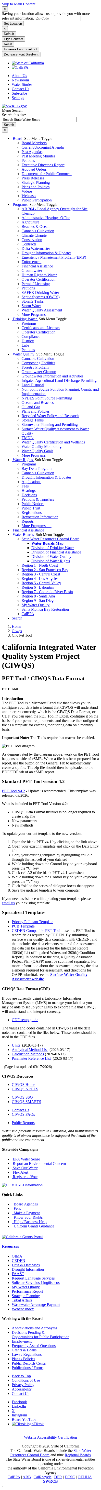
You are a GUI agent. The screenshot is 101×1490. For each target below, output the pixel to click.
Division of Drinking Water (52, 548)
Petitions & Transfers (38, 499)
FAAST (18, 1274)
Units (16, 1045)
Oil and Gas (31, 407)
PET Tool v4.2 (13, 791)
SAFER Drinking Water (40, 292)
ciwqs (17, 631)
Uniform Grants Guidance (33, 1226)
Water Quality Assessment (42, 310)
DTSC (70, 1477)
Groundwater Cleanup (39, 372)
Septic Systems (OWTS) (41, 297)
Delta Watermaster (36, 248)
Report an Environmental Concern (39, 1163)
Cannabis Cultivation (38, 231)
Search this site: (14, 115)
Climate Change (34, 235)
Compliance (31, 336)
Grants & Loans (24, 1350)
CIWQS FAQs (23, 1114)
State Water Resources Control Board (50, 539)
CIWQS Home (23, 1084)
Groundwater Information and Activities (52, 376)
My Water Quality (36, 605)
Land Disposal (33, 385)
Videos (27, 191)
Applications (31, 482)
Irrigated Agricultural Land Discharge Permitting (59, 380)
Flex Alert (20, 1172)
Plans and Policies (36, 187)
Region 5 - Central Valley (41, 583)
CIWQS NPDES (25, 1089)
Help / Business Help (29, 1222)
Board (17, 138)
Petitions (28, 160)
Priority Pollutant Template (32, 922)
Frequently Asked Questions (34, 1346)
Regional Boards (78, 1455)
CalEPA (28, 614)
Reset (8, 44)
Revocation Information (40, 517)
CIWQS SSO (22, 1097)
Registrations (32, 512)
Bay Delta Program (36, 468)
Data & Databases (26, 1265)
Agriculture (30, 222)
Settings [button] (18, 98)
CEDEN (18, 1260)
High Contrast (13, 39)
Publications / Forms (27, 1368)
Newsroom (20, 80)
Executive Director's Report (43, 165)
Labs (25, 345)
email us (8, 903)
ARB (27, 1477)
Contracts (29, 244)
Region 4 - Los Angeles (40, 578)
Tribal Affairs (22, 1300)
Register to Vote (25, 1177)
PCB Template (23, 926)
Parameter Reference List (31, 1058)
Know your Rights (27, 1217)
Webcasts (29, 196)
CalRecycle (42, 1477)
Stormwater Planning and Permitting (50, 424)
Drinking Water (25, 319)
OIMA (17, 1256)
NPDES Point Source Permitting (47, 398)
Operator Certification (38, 279)
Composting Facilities (38, 363)
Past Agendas (32, 152)
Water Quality (23, 354)
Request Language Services (33, 1278)
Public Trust (31, 508)
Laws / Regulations (27, 1354)
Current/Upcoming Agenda (43, 147)
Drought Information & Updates (46, 253)
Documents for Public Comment (47, 174)
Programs (20, 204)
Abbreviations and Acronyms (34, 1328)
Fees (25, 486)
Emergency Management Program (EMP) (54, 257)
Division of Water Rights (50, 561)
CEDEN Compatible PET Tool (36, 930)
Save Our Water (25, 1168)
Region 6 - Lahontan (38, 587)
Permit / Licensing (36, 284)
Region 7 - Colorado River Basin (47, 592)
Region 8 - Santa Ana (38, 596)
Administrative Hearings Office (46, 218)
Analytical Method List (30, 1050)
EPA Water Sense (26, 1159)
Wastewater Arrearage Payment (36, 1304)
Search (17, 618)
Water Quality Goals (37, 451)
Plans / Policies (23, 1359)
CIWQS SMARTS (26, 1102)
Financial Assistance (37, 266)
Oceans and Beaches (38, 402)
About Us (19, 76)
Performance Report (27, 1291)
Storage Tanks (33, 301)
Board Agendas (25, 1204)
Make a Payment (26, 1213)
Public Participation (37, 200)
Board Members (34, 143)
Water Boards (23, 534)
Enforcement (31, 262)
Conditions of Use (26, 1380)
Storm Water (31, 306)
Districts (28, 341)
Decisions (29, 495)
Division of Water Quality (51, 556)
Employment (22, 1341)
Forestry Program (35, 367)
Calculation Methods (28, 1054)
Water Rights (23, 460)
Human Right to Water (39, 275)
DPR (58, 1477)
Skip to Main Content (18, 4)
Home (16, 626)
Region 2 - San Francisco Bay (45, 570)
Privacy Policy (23, 1385)
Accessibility (22, 1389)
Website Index (23, 1309)
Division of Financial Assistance (56, 552)
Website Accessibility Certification (50, 1437)
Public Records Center (29, 1363)
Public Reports (23, 1123)
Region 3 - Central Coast (41, 574)
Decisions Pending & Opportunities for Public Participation (40, 1334)
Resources (10, 1246)
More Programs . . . (36, 314)
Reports (28, 521)
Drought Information (28, 1269)
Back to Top (21, 1376)
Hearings (29, 490)
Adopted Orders (34, 169)
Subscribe (19, 93)
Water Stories (22, 84)
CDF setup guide (25, 1020)
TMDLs (28, 438)
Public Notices (33, 504)
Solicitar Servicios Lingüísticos (36, 1282)
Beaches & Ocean (36, 226)
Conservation (32, 240)
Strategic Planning (36, 182)
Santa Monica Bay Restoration (45, 609)
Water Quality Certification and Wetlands (53, 442)
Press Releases (33, 178)
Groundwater (32, 270)
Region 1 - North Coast (40, 565)
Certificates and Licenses (41, 328)
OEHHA (85, 1477)
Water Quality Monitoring (42, 446)
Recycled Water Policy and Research (50, 416)
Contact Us (20, 89)
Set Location (13, 23)
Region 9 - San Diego (38, 600)
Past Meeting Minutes (38, 156)
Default (9, 34)
